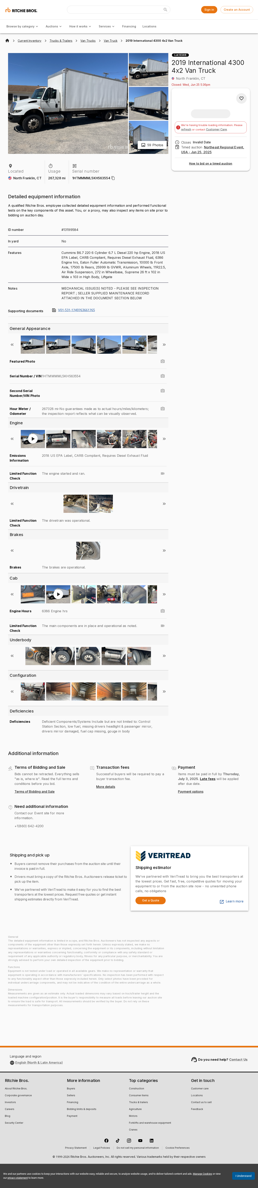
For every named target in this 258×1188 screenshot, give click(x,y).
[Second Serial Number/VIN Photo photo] (163, 391)
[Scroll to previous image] (12, 345)
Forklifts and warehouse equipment (150, 1123)
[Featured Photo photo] (163, 361)
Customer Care (216, 129)
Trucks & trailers (138, 1102)
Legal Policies (101, 1148)
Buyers (71, 1089)
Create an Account (237, 9)
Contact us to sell (201, 1102)
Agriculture (135, 1109)
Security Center (14, 1123)
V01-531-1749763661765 (76, 310)
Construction (136, 1089)
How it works (78, 26)
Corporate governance (18, 1095)
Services (105, 26)
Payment (72, 1116)
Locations (149, 26)
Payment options (190, 791)
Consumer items (139, 1095)
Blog (7, 1116)
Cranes (133, 1130)
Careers (9, 1109)
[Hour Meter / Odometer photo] (163, 409)
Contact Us (238, 1060)
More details (105, 786)
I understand (243, 1176)
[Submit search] (165, 9)
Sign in (209, 9)
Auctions (52, 26)
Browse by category (20, 26)
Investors (10, 1102)
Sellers (71, 1095)
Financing (129, 26)
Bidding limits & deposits (81, 1109)
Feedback (197, 1109)
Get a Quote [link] (150, 900)
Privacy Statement (76, 1148)
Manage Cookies (202, 1173)
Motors (133, 1116)
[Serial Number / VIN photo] (163, 376)
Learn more (234, 901)
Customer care (200, 1089)
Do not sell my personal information (138, 1148)
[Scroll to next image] (164, 345)
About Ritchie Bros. (16, 1089)
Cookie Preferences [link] (177, 1148)
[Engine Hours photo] (163, 611)
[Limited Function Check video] (163, 473)
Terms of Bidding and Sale (35, 791)
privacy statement (17, 1177)
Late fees (207, 779)
